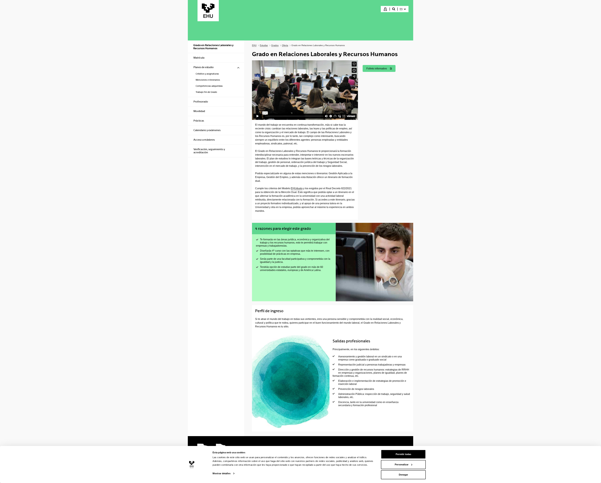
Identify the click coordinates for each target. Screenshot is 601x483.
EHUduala (297, 188)
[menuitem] (403, 9)
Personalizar (401, 464)
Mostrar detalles (222, 473)
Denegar (403, 474)
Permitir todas (403, 454)
